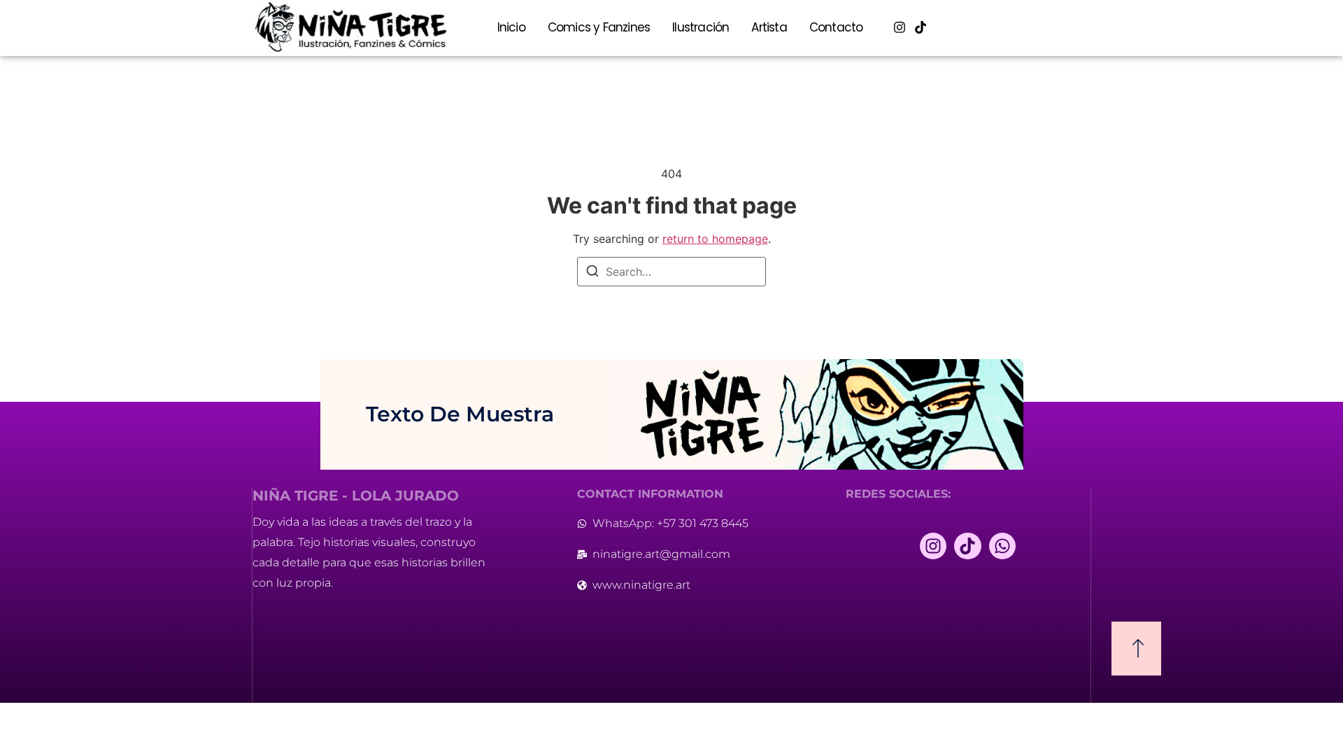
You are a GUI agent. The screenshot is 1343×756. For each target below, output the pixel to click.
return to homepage (715, 239)
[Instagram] (900, 28)
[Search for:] (671, 271)
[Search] (592, 273)
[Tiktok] (921, 28)
